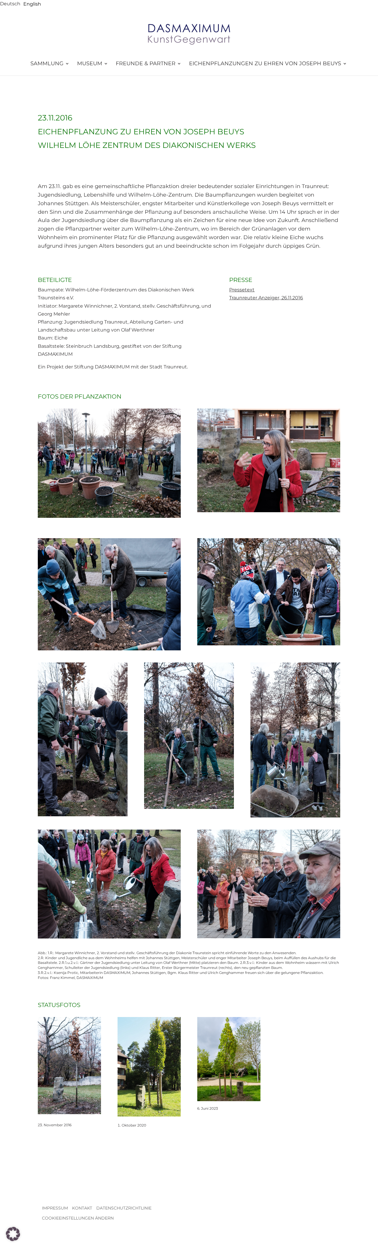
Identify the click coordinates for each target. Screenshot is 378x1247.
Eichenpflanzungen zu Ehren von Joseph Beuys (265, 64)
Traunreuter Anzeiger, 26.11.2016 (266, 298)
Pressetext (242, 290)
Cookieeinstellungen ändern (78, 1218)
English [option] (32, 4)
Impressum (55, 1208)
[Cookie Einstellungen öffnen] (13, 1239)
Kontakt (82, 1208)
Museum (89, 64)
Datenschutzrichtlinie (123, 1208)
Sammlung (46, 64)
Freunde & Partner (145, 64)
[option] (32, 4)
